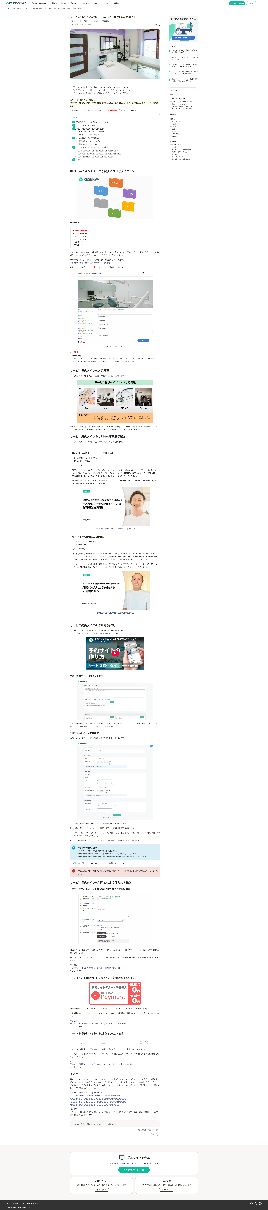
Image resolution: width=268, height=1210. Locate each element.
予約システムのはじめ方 (39, 3)
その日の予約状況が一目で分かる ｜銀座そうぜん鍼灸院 (115, 612)
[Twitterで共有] (159, 25)
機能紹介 (64, 3)
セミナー (107, 3)
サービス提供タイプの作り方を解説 (86, 138)
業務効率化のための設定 (179, 152)
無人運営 (174, 154)
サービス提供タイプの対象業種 (84, 125)
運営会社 (36, 1203)
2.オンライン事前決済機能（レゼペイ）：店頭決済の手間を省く (98, 153)
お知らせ (97, 3)
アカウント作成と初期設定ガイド (182, 101)
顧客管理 (174, 136)
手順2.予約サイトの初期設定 (86, 144)
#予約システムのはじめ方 (91, 21)
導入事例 (73, 3)
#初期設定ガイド (106, 21)
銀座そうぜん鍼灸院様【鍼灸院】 (88, 135)
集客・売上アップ (177, 157)
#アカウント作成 (76, 21)
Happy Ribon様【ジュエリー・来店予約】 (90, 131)
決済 (173, 129)
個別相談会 (117, 3)
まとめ (76, 160)
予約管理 (174, 126)
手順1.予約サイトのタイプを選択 (87, 141)
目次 (74, 118)
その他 (174, 124)
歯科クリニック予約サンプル (115, 346)
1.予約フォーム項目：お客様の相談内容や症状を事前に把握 (96, 150)
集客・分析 (175, 134)
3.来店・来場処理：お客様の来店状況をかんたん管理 (94, 156)
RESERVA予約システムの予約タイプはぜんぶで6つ (91, 122)
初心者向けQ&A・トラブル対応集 (182, 109)
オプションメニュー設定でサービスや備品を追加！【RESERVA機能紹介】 (98, 1101)
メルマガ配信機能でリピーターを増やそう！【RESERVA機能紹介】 (95, 1096)
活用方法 (54, 3)
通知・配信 (175, 131)
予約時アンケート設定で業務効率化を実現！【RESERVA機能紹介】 (95, 968)
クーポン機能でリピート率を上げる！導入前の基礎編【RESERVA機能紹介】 (98, 1098)
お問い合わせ (251, 3)
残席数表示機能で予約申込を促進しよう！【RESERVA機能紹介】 (94, 1104)
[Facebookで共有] (156, 25)
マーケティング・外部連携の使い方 (183, 149)
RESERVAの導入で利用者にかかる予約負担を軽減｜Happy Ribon (115, 529)
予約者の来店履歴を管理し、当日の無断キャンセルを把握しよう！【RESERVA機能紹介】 (103, 1064)
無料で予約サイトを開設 (237, 3)
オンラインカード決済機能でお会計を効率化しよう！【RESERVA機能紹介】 (98, 1024)
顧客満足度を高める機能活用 (181, 159)
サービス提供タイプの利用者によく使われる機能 (90, 147)
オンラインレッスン (178, 144)
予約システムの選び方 (179, 104)
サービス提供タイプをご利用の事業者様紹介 (89, 128)
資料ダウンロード (12, 1203)
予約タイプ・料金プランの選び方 (182, 106)
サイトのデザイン (177, 122)
